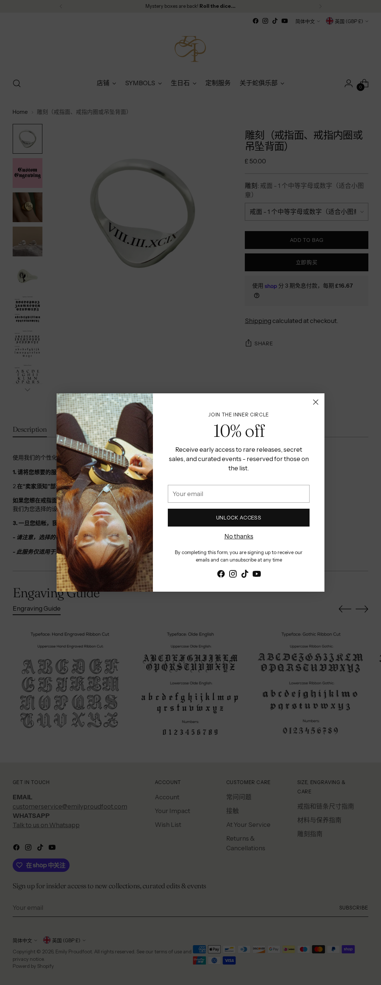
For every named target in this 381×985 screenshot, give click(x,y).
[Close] (315, 402)
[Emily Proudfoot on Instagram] (232, 575)
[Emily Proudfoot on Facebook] (221, 575)
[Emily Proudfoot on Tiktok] (244, 575)
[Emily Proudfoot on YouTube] (256, 575)
